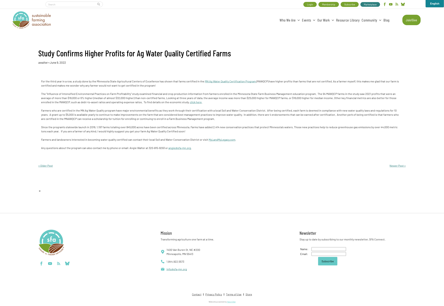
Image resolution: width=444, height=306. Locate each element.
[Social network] (402, 5)
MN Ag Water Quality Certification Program (230, 81)
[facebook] (384, 5)
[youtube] (390, 5)
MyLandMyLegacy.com (222, 139)
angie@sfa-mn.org (179, 148)
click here (196, 102)
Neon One (231, 301)
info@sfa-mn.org (176, 269)
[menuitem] (290, 20)
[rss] (396, 5)
